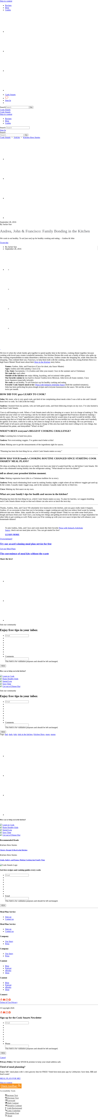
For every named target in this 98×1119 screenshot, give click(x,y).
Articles (17, 137)
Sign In (8, 100)
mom (48, 734)
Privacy (14, 1002)
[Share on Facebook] (24, 179)
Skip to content (6, 1)
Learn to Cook (8, 676)
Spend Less (7, 681)
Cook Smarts (10, 95)
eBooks (8, 970)
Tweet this (4, 243)
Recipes (8, 5)
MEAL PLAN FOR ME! (10, 1078)
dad (6, 734)
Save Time (7, 684)
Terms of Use (5, 1002)
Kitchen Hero (39, 734)
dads (11, 734)
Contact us (9, 919)
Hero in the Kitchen (42, 362)
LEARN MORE (12, 534)
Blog (7, 8)
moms (53, 734)
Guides (8, 10)
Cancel (3, 1057)
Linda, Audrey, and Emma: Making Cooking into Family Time (22, 860)
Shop (7, 973)
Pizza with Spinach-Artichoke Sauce (50, 385)
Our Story (9, 941)
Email (7, 896)
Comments (9, 656)
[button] (11, 1086)
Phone (7, 1044)
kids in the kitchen (25, 734)
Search (2, 107)
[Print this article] (24, 218)
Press (7, 944)
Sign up (8, 917)
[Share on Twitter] (24, 159)
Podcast (8, 968)
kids (15, 734)
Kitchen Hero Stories (31, 137)
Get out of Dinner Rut (11, 686)
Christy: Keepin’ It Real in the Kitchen (13, 850)
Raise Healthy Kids (10, 679)
